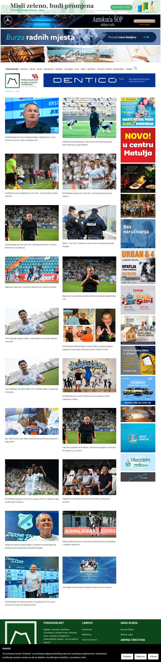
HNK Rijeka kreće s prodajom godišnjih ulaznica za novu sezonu (87, 587)
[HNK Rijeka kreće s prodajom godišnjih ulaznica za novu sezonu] (89, 570)
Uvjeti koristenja (89, 640)
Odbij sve (140, 656)
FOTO (77, 69)
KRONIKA (59, 69)
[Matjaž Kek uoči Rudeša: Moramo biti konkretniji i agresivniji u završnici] (89, 477)
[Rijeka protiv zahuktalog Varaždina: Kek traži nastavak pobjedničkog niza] (89, 274)
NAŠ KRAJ (91, 69)
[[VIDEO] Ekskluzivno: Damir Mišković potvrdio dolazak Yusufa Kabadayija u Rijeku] (89, 375)
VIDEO (83, 69)
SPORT (39, 69)
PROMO (129, 69)
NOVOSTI (24, 69)
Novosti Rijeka (127, 629)
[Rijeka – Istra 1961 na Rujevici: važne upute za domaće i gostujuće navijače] (89, 222)
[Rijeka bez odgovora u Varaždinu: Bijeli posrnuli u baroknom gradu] (32, 269)
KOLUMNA (69, 69)
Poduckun (9, 91)
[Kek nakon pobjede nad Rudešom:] (89, 426)
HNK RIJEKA (49, 69)
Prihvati (153, 656)
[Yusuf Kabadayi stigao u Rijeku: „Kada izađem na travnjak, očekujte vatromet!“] (32, 321)
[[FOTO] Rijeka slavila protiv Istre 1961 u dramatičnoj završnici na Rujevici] (89, 171)
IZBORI (32, 69)
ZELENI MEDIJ (118, 69)
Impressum (87, 629)
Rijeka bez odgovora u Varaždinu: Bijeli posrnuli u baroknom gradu (30, 287)
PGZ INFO (101, 69)
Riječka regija (127, 634)
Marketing (86, 634)
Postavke (127, 656)
